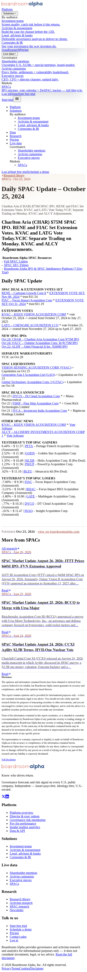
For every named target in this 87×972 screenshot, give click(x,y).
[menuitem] (43, 22)
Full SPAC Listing (16, 261)
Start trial (7, 99)
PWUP (29, 464)
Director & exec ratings (24, 816)
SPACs (22, 165)
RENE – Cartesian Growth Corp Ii (24, 293)
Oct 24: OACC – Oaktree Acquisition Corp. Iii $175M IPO (40, 343)
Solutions (8, 13)
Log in (6, 94)
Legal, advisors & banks (33, 125)
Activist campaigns (30, 154)
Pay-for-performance (23, 823)
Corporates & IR (28, 128)
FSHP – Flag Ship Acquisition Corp (35, 403)
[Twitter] (3, 797)
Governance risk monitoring (28, 820)
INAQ (28, 511)
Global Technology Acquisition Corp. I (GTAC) (32, 382)
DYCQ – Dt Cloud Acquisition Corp (36, 396)
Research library (14, 175)
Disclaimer (37, 968)
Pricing (24, 50)
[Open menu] (17, 99)
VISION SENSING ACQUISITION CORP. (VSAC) (36, 367)
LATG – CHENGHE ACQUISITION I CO (30, 325)
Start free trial (26, 94)
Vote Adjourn (15, 435)
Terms (15, 968)
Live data (8, 53)
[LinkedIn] (7, 797)
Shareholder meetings (31, 150)
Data (5, 50)
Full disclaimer (9, 759)
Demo (14, 94)
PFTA (29, 446)
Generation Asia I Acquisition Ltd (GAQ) (28, 374)
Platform (7, 9)
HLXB (29, 460)
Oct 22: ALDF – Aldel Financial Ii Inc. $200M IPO (35, 346)
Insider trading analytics (25, 827)
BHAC (31, 489)
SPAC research (19, 906)
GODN (30, 453)
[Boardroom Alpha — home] (22, 5)
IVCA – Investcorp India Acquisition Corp (40, 410)
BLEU (27, 471)
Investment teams (29, 118)
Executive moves (29, 157)
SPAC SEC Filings (16, 265)
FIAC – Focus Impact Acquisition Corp (27, 300)
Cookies (24, 968)
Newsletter (16, 910)
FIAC (28, 482)
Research (13, 50)
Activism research (21, 903)
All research (9, 548)
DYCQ (29, 503)
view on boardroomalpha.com (59, 531)
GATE (30, 496)
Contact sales (18, 936)
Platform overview (21, 812)
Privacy (6, 968)
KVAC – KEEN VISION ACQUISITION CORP (34, 314)
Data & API (17, 830)
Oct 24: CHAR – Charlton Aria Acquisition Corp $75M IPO (40, 339)
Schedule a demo (38, 172)
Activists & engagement (33, 121)
